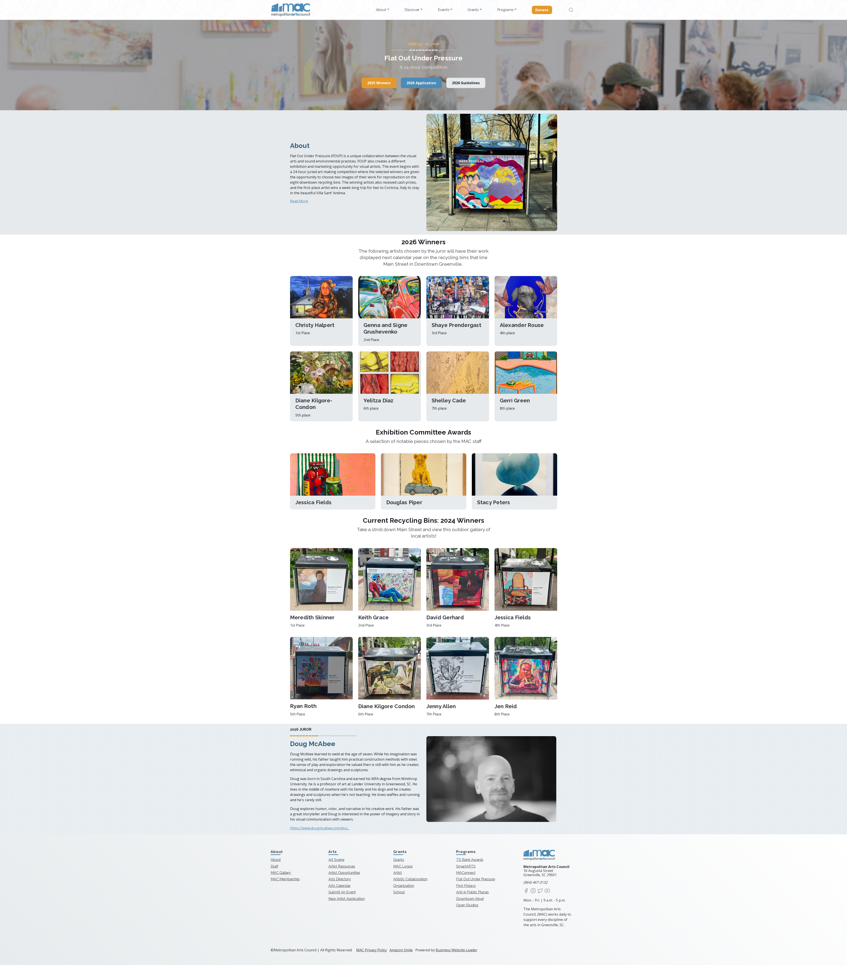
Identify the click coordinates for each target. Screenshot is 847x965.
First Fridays (466, 886)
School (399, 892)
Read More (299, 201)
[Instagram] (533, 891)
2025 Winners (379, 82)
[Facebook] (526, 891)
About (381, 10)
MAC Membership (285, 879)
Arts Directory (339, 879)
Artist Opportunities (344, 873)
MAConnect (466, 873)
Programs (505, 10)
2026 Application (421, 82)
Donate (542, 9)
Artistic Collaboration (410, 879)
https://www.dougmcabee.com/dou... (319, 828)
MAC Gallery (281, 873)
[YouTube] (547, 891)
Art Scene (336, 860)
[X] (540, 891)
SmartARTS (466, 866)
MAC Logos (403, 866)
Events (444, 10)
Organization (403, 886)
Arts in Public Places (472, 892)
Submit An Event (342, 892)
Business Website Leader (456, 950)
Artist (397, 873)
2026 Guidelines (466, 82)
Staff (274, 866)
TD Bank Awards (469, 860)
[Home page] (290, 10)
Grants (474, 10)
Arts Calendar (339, 886)
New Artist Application (346, 898)
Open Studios (467, 905)
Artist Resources (341, 866)
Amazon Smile (401, 950)
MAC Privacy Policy (371, 950)
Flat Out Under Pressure (475, 879)
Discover (412, 10)
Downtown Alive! (470, 898)
